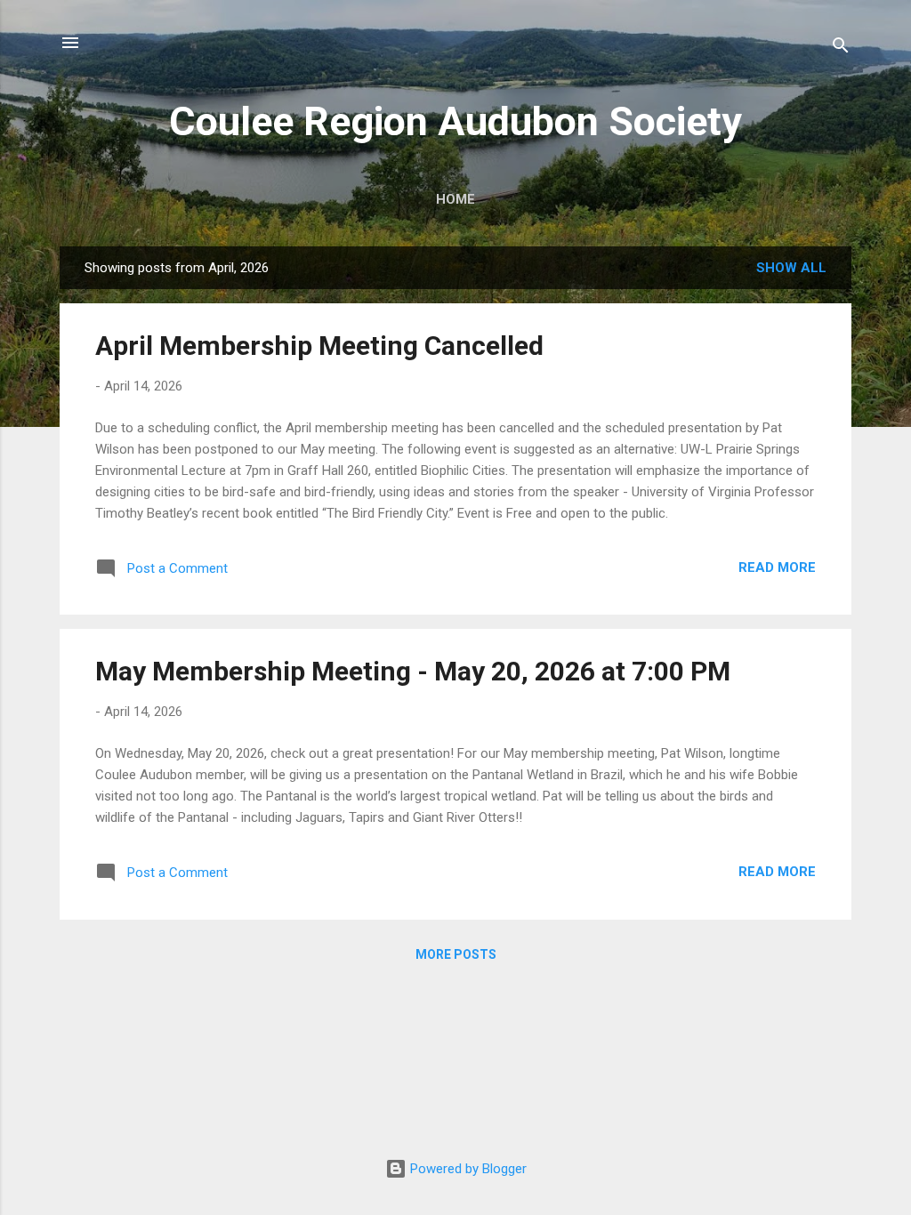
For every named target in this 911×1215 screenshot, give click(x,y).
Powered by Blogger (467, 1169)
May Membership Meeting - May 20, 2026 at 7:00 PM (412, 671)
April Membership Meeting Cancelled (319, 345)
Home (455, 199)
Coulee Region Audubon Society (455, 121)
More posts (455, 954)
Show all (791, 268)
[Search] (840, 48)
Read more (777, 567)
